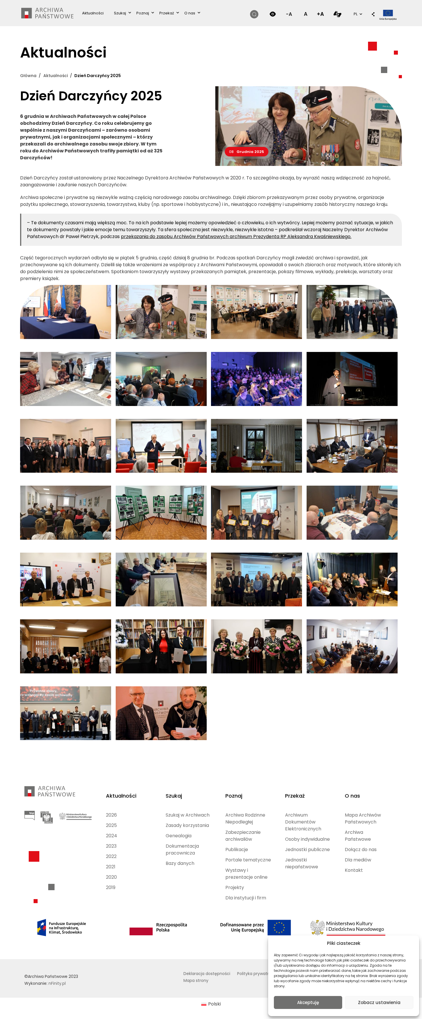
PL (357, 14)
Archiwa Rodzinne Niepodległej (245, 818)
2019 (110, 887)
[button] (373, 14)
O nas (189, 13)
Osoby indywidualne (307, 839)
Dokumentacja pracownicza (182, 849)
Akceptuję (308, 1002)
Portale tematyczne (248, 860)
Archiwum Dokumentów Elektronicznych (303, 822)
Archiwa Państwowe (358, 835)
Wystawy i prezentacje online (246, 873)
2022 (111, 856)
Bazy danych (180, 863)
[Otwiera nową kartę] (337, 14)
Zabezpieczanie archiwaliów (243, 835)
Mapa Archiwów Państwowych (363, 818)
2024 (111, 835)
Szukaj (120, 13)
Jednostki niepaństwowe (301, 863)
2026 (111, 815)
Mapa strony (195, 980)
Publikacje (236, 849)
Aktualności (93, 13)
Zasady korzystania (187, 825)
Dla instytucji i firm (245, 898)
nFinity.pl (57, 983)
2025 (111, 825)
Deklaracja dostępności (206, 973)
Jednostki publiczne (307, 849)
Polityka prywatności (257, 973)
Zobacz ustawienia (379, 1002)
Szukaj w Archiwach (188, 815)
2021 (110, 866)
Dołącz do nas (361, 849)
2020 (111, 877)
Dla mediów (358, 860)
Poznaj (142, 13)
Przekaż (166, 13)
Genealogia (178, 835)
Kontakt (354, 870)
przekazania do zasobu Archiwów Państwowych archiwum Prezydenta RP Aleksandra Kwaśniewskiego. (236, 236)
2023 (111, 846)
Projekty (234, 887)
